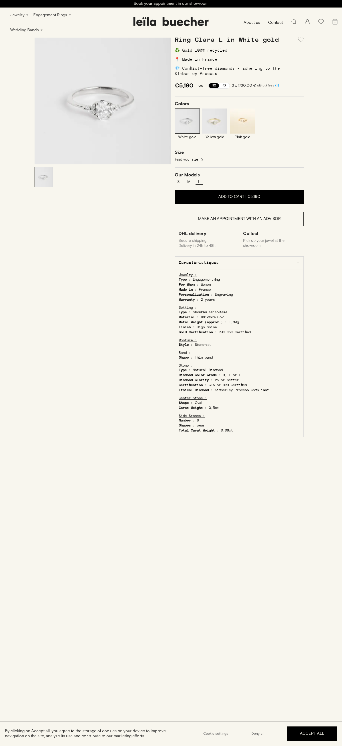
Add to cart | (239, 196)
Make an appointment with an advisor (239, 219)
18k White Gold (213, 317)
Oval (198, 403)
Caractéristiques (199, 262)
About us (252, 22)
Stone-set (203, 345)
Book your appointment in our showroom (171, 3)
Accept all (312, 733)
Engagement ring (206, 279)
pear (200, 425)
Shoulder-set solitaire (210, 312)
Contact (275, 22)
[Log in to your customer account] (307, 23)
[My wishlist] (321, 23)
